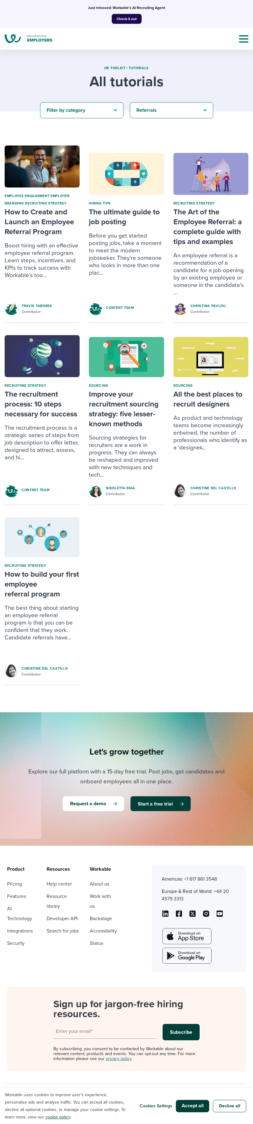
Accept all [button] (193, 1106)
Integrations (20, 931)
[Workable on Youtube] (192, 916)
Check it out (127, 19)
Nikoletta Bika (120, 488)
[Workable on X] (206, 916)
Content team (120, 308)
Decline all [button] (229, 1106)
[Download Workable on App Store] (186, 936)
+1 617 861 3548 (200, 879)
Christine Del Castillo (213, 488)
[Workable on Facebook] (179, 916)
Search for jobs (63, 931)
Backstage (101, 919)
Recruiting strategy (45, 203)
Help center (59, 884)
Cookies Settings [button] (156, 1106)
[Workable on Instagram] (219, 916)
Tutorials (139, 68)
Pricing (14, 884)
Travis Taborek (37, 306)
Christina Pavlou (208, 306)
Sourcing (98, 386)
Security (16, 943)
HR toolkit (115, 68)
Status (96, 943)
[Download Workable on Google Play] (186, 956)
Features (16, 896)
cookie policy (57, 1117)
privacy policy (118, 1058)
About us (99, 884)
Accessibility (103, 931)
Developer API (62, 919)
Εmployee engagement (27, 196)
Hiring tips (100, 203)
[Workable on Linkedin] (165, 916)
